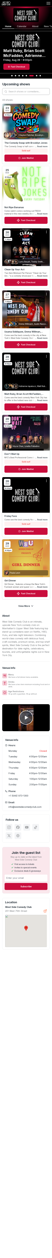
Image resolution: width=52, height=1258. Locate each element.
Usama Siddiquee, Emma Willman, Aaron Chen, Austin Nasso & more (23, 331)
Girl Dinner (10, 580)
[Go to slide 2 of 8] (15, 75)
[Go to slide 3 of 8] (19, 75)
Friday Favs (10, 516)
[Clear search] (47, 91)
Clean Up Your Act (14, 269)
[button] (26, 928)
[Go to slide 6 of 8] (31, 75)
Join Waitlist (28, 158)
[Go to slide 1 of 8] (12, 75)
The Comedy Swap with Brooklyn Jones (25, 142)
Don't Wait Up (11, 454)
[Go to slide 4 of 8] (22, 75)
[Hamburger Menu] (48, 3)
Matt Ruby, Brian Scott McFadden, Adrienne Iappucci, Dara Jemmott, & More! (24, 394)
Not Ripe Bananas (14, 207)
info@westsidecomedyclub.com (24, 806)
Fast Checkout (28, 220)
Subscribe (26, 886)
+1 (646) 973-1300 (18, 795)
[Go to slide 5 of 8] (26, 75)
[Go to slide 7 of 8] (36, 75)
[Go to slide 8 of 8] (40, 75)
